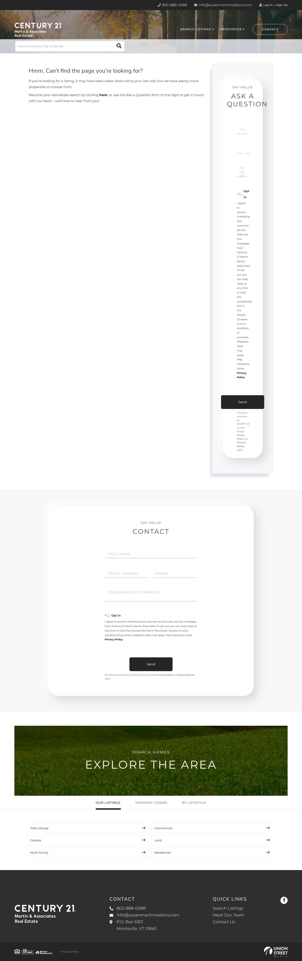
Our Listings (108, 803)
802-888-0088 (174, 5)
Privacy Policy (114, 639)
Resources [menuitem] (230, 29)
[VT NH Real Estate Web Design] (276, 952)
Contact (270, 29)
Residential (162, 852)
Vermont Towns (151, 803)
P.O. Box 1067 (137, 925)
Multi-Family (39, 852)
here (103, 95)
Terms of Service (186, 675)
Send (242, 402)
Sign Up (282, 5)
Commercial (163, 828)
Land (158, 840)
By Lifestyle (194, 803)
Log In (267, 5)
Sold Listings (39, 828)
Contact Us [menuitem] (224, 922)
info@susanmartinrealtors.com (225, 5)
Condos (35, 840)
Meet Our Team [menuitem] (228, 915)
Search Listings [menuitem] (195, 29)
